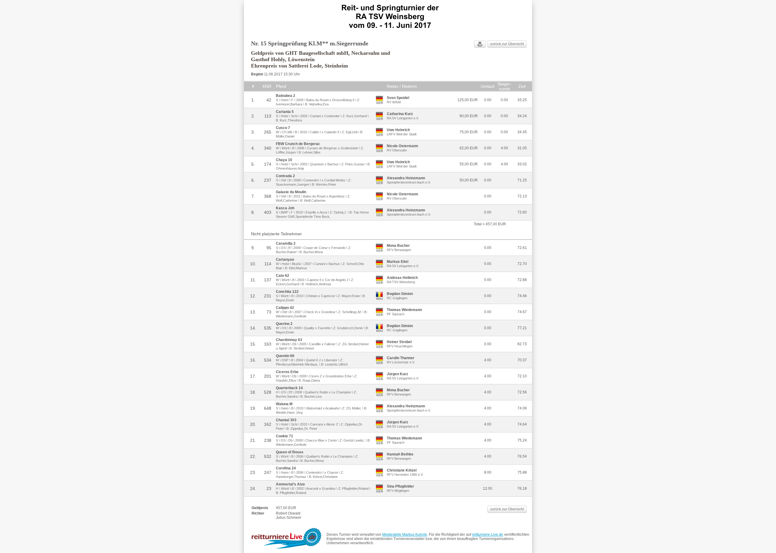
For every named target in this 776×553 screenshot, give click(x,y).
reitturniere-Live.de (487, 534)
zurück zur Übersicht (507, 44)
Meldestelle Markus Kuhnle (404, 534)
